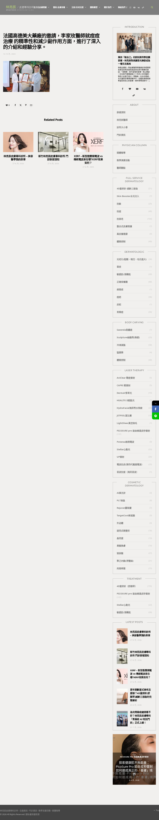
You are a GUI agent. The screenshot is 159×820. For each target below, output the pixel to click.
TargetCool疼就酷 (126, 515)
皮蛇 (119, 304)
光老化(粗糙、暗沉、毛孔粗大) (132, 259)
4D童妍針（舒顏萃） (127, 586)
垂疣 (119, 266)
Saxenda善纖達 (124, 329)
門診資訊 (121, 134)
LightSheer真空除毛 (127, 423)
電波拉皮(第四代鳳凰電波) (129, 464)
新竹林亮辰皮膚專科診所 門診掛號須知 (53, 157)
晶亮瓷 (120, 538)
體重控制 (121, 241)
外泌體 (120, 523)
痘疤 (119, 297)
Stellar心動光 (123, 449)
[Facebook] (15, 105)
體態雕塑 (94, 7)
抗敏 (119, 203)
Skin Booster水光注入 (128, 196)
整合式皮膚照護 (124, 226)
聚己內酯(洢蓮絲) (125, 560)
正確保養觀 (122, 281)
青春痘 (120, 312)
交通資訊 (24, 810)
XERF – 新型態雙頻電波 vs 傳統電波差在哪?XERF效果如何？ (88, 159)
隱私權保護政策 (32, 814)
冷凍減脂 (121, 344)
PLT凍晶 (121, 500)
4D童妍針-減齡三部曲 (127, 188)
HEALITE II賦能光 (125, 400)
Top (157, 810)
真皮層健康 (122, 233)
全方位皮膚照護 (40, 7)
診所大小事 (122, 127)
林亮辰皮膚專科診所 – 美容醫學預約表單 (18, 157)
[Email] (31, 105)
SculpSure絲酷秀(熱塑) (128, 337)
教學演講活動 (123, 160)
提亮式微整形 (123, 530)
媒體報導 (121, 152)
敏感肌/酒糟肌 (124, 274)
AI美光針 (121, 492)
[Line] (155, 415)
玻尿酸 (120, 553)
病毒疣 (120, 289)
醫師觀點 (121, 167)
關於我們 (107, 7)
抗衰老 (120, 218)
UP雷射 (120, 456)
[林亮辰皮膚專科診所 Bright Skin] (20, 7)
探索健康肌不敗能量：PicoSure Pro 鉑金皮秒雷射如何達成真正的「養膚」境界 (134, 768)
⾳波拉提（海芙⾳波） (128, 471)
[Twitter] (20, 105)
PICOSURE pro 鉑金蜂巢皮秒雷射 (133, 430)
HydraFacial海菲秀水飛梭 (129, 407)
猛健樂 (120, 352)
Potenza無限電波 (125, 441)
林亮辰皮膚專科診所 (9, 810)
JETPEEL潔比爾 (124, 415)
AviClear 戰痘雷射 (126, 377)
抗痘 (119, 211)
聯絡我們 (121, 7)
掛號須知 (121, 112)
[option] (134, 759)
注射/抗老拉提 (78, 7)
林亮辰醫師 (122, 119)
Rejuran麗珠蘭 (124, 507)
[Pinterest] (25, 105)
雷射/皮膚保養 (59, 7)
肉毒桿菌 (121, 568)
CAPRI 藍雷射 (123, 385)
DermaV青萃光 (124, 392)
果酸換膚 (121, 545)
